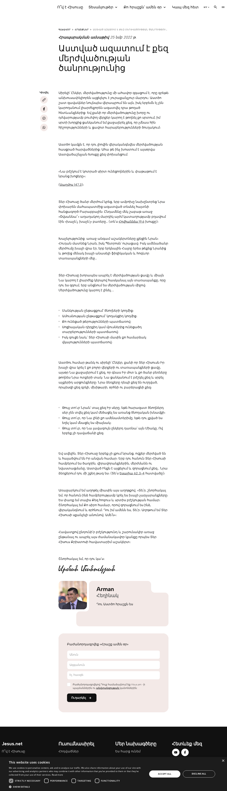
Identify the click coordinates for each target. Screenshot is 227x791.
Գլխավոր (65, 29)
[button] (76, 786)
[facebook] (185, 752)
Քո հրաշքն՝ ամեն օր (143, 7)
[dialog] (113, 774)
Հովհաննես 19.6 (131, 222)
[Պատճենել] (44, 100)
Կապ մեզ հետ (185, 7)
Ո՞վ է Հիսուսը (70, 7)
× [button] (223, 760)
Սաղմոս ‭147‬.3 (71, 185)
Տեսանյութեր (100, 7)
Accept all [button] (164, 773)
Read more (57, 774)
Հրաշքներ (82, 29)
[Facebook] (44, 109)
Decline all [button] (199, 773)
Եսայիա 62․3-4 (132, 473)
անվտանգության (108, 688)
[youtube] (175, 752)
